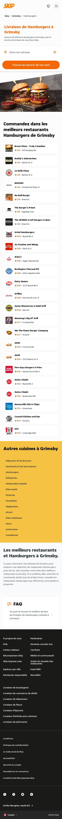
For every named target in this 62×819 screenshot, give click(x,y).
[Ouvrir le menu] (56, 6)
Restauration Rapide (16, 483)
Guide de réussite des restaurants (41, 662)
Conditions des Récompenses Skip (18, 778)
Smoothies (11, 500)
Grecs (9, 523)
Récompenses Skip (13, 655)
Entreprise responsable (15, 674)
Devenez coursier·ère (41, 644)
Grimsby (16, 15)
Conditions (8, 738)
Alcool (9, 512)
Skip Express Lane (12, 661)
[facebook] (14, 796)
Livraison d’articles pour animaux (20, 716)
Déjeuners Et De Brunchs (18, 460)
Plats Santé (11, 489)
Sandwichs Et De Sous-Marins (21, 466)
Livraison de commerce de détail (20, 693)
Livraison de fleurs (12, 704)
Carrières (35, 649)
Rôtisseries (11, 477)
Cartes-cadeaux (11, 649)
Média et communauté (42, 655)
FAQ (5, 644)
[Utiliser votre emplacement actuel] (54, 52)
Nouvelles (35, 674)
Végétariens (12, 506)
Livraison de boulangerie (16, 687)
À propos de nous (12, 638)
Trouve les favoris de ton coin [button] (31, 65)
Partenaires (36, 638)
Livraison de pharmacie (15, 721)
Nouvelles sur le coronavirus (16, 771)
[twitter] (5, 796)
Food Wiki (35, 669)
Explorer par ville (12, 669)
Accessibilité (9, 758)
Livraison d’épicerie (13, 710)
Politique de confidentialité (15, 745)
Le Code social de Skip (13, 751)
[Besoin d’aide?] (48, 6)
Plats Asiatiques (14, 517)
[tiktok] (32, 796)
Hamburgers (30, 15)
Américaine (12, 529)
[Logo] (10, 6)
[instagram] (23, 796)
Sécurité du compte (12, 765)
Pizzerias (10, 495)
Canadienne (12, 535)
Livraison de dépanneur (15, 699)
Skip (7, 15)
